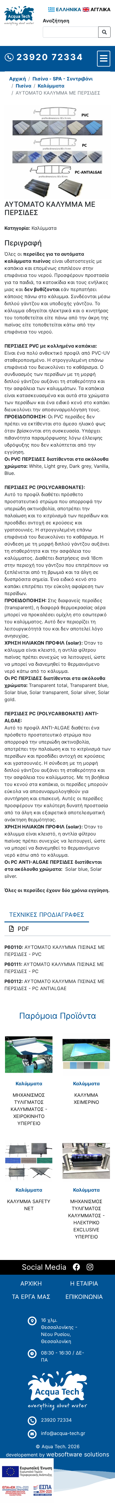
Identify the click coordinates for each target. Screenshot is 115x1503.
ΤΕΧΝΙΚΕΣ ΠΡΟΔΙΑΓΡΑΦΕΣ (46, 914)
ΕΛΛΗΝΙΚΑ (68, 9)
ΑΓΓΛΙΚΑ (100, 9)
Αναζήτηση (56, 21)
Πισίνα (23, 86)
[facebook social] (76, 1267)
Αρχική (17, 79)
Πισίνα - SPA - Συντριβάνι (62, 79)
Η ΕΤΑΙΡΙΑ (84, 1283)
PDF (23, 928)
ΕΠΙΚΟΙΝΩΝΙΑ (84, 1296)
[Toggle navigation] (103, 59)
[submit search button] (104, 32)
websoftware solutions (77, 1454)
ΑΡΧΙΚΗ (31, 1283)
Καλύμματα (51, 86)
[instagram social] (90, 1267)
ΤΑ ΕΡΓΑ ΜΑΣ (31, 1296)
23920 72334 (48, 57)
